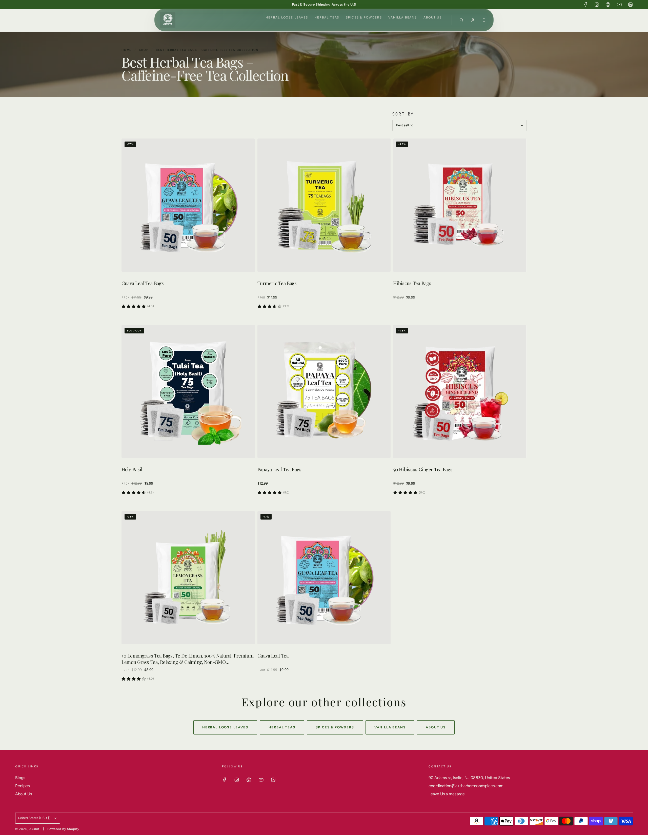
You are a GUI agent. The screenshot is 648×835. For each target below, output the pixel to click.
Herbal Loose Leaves (287, 17)
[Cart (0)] (484, 20)
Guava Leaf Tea (273, 655)
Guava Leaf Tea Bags (143, 283)
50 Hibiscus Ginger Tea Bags (422, 469)
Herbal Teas (326, 17)
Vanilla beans (402, 17)
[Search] (461, 20)
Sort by (403, 114)
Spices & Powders (364, 17)
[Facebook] (585, 4)
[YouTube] (619, 4)
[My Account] (473, 20)
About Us (432, 17)
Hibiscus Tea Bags (412, 283)
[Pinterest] (608, 4)
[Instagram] (596, 4)
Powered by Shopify (63, 829)
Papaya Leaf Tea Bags (279, 469)
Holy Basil (132, 469)
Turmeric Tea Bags (277, 283)
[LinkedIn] (630, 4)
